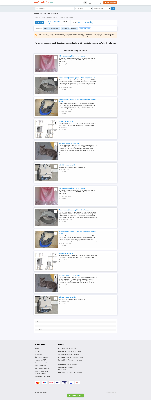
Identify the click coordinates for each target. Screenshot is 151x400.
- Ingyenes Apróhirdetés (66, 368)
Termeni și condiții (41, 363)
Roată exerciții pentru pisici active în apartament (77, 78)
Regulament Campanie (43, 376)
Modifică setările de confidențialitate (41, 372)
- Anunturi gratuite (67, 348)
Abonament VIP (40, 360)
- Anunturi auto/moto (69, 351)
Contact (38, 351)
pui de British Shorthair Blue (69, 143)
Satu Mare (64, 28)
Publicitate (38, 354)
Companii (73, 28)
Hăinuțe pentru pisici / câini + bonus (72, 56)
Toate (49, 22)
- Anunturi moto (67, 364)
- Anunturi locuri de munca (70, 357)
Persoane (57, 22)
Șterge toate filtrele (85, 28)
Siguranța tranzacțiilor (42, 368)
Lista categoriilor (40, 366)
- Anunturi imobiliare (68, 354)
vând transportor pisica (67, 165)
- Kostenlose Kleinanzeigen (70, 372)
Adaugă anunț (111, 2)
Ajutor (37, 348)
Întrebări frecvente (41, 357)
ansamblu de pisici (66, 121)
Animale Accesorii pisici (51, 29)
